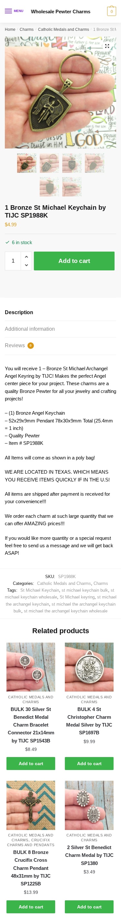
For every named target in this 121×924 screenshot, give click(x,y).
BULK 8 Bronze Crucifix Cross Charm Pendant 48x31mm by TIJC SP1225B (31, 867)
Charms (27, 29)
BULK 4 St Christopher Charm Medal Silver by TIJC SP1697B (89, 721)
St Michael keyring (77, 597)
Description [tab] (19, 312)
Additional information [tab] (30, 329)
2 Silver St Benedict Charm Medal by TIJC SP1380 (89, 855)
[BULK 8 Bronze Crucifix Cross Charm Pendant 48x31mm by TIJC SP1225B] (30, 805)
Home (10, 29)
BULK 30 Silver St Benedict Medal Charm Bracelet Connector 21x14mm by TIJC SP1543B (31, 724)
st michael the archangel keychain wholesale (65, 611)
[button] (107, 46)
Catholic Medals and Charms (63, 29)
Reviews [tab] (18, 345)
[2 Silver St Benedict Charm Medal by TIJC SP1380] (89, 805)
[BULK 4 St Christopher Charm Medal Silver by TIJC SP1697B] (89, 667)
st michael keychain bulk (85, 590)
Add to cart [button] (31, 763)
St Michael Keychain (39, 590)
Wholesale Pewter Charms (60, 11)
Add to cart (74, 260)
